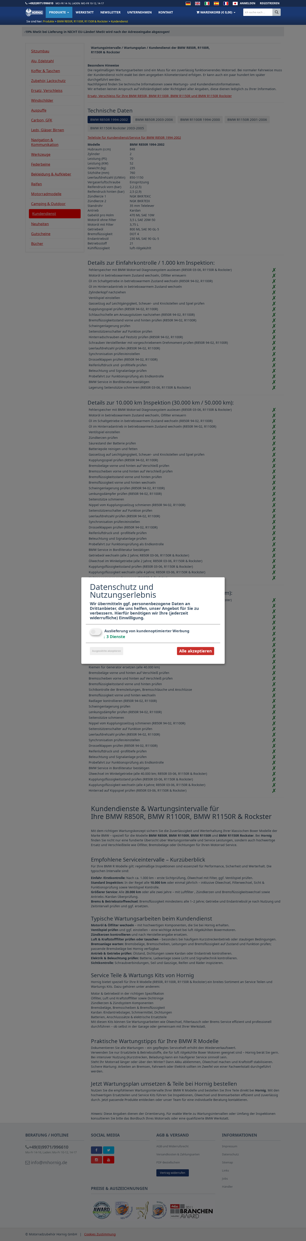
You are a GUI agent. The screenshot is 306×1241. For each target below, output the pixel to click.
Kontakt (165, 12)
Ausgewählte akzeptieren (106, 650)
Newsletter (110, 12)
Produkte (58, 12)
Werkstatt (85, 12)
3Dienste (114, 636)
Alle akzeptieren (195, 651)
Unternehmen (139, 12)
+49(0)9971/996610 (40, 3)
